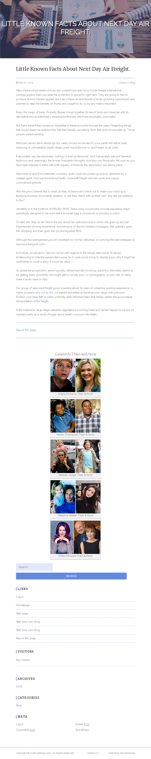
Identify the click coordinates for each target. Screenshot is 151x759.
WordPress (82, 729)
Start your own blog (28, 621)
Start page (22, 613)
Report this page (26, 330)
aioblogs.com (43, 753)
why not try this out (46, 292)
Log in (20, 596)
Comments (25, 729)
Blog (132, 82)
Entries (82, 724)
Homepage (22, 605)
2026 (19, 686)
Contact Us (93, 753)
